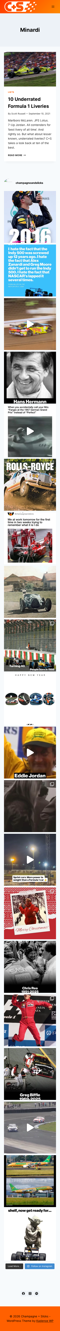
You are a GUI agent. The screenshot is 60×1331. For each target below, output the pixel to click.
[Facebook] (23, 1293)
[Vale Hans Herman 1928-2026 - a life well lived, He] (30, 378)
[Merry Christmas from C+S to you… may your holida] (30, 913)
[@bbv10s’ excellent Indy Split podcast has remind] (30, 270)
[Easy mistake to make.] (30, 431)
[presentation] (30, 69)
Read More (17, 155)
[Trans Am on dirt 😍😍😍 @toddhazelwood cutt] (30, 324)
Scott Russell (18, 113)
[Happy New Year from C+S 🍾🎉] (30, 699)
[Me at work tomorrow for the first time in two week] (30, 538)
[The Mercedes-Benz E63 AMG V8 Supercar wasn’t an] (30, 1128)
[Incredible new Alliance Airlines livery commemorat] (30, 1181)
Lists (11, 92)
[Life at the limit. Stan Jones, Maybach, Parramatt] (30, 592)
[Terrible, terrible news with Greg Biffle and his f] (30, 1074)
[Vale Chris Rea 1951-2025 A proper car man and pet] (30, 967)
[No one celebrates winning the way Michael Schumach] (30, 1020)
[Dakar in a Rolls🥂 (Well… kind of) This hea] (30, 485)
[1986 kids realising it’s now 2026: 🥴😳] (30, 645)
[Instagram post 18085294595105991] (30, 1235)
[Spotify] (36, 1293)
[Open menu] (53, 6)
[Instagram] (30, 1293)
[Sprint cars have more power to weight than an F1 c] (30, 860)
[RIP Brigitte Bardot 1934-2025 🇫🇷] (30, 806)
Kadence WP (45, 1321)
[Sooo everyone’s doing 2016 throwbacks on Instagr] (30, 217)
